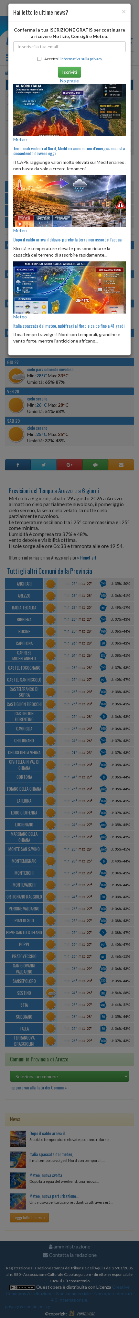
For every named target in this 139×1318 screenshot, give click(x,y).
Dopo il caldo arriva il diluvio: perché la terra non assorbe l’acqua (67, 239)
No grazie (69, 80)
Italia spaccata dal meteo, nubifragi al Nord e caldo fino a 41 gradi (68, 325)
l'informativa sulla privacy (80, 58)
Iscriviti (69, 72)
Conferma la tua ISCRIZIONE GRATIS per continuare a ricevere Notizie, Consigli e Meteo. (69, 33)
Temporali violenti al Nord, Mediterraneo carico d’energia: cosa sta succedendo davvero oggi (69, 150)
